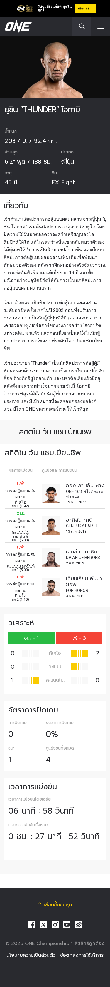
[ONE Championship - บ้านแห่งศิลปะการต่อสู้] (18, 26)
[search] (81, 26)
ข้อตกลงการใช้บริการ (82, 955)
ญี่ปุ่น (67, 161)
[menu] (100, 26)
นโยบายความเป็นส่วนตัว (30, 955)
